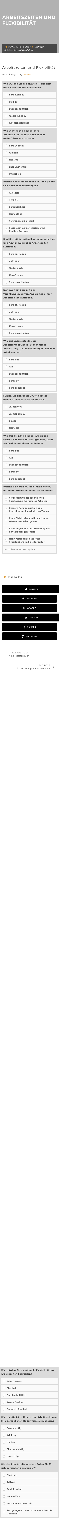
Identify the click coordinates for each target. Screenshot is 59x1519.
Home (28, 46)
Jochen (27, 74)
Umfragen (39, 46)
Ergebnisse (26, 559)
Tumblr (31, 627)
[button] (31, 95)
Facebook (31, 599)
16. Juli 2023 (9, 74)
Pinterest (31, 636)
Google (31, 608)
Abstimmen (46, 559)
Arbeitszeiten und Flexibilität (28, 67)
